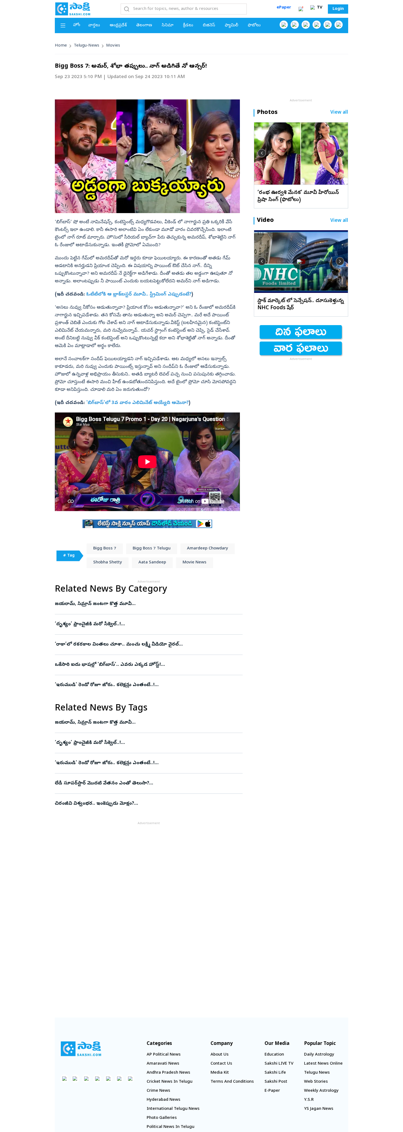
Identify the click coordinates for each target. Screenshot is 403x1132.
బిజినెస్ (209, 25)
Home (61, 45)
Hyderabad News (163, 1100)
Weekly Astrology (321, 1091)
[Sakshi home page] (80, 1049)
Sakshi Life (275, 1073)
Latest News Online (323, 1064)
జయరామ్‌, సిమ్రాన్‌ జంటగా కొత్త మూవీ (142, 604)
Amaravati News (163, 1064)
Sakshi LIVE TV (279, 1064)
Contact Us (221, 1064)
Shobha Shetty (107, 562)
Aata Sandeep (152, 562)
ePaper (284, 7)
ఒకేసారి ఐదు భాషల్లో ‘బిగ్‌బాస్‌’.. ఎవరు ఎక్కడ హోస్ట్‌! (141, 665)
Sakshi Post (276, 1082)
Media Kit (220, 1073)
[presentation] (262, 153)
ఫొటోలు (254, 25)
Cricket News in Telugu (169, 1082)
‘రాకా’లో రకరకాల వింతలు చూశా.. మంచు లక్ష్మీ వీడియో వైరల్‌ (146, 644)
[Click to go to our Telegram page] (119, 1078)
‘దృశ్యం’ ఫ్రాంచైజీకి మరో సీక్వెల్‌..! (142, 624)
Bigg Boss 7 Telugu (152, 548)
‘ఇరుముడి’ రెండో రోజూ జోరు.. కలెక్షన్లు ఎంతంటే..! (143, 685)
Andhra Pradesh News (168, 1073)
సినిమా (168, 25)
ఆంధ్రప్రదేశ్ (118, 25)
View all (339, 112)
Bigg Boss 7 (104, 548)
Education (274, 1055)
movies (113, 45)
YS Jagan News (318, 1109)
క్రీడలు (188, 25)
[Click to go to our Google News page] (338, 25)
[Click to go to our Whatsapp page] (295, 25)
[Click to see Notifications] (301, 9)
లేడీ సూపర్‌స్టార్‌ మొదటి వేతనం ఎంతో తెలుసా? (147, 783)
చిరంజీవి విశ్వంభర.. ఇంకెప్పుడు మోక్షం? (146, 804)
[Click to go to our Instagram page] (317, 25)
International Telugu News (173, 1109)
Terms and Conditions (232, 1082)
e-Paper (272, 1091)
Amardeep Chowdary (207, 548)
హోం (76, 25)
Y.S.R (309, 1100)
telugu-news (86, 45)
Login (338, 9)
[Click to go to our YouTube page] (327, 25)
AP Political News (164, 1055)
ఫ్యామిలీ (231, 25)
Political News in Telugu (170, 1127)
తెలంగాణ (144, 25)
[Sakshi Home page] (72, 9)
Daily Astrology (319, 1055)
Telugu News (317, 1073)
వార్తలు (94, 25)
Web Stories (316, 1082)
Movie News (194, 562)
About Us (220, 1055)
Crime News (158, 1091)
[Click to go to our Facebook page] (284, 25)
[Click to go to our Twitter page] (306, 25)
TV (319, 7)
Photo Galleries (162, 1118)
